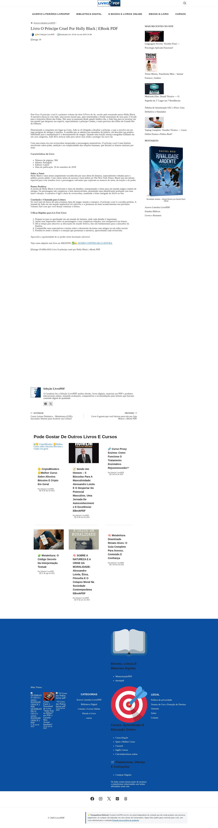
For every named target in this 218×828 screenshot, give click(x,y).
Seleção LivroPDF (47, 34)
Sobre (153, 713)
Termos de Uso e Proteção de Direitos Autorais (168, 706)
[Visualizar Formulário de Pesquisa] (184, 3)
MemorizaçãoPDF (123, 676)
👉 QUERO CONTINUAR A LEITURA (93, 243)
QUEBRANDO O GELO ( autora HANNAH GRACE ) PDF (36, 716)
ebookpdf (119, 680)
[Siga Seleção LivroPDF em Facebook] (45, 404)
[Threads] (125, 798)
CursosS (119, 746)
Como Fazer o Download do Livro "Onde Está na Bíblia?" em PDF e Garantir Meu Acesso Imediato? (48, 713)
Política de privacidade (161, 700)
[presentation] (49, 453)
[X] (109, 798)
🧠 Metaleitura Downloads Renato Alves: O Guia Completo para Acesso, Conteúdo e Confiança (117, 546)
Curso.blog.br (121, 737)
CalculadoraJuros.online (126, 754)
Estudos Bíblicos (152, 211)
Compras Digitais (123, 775)
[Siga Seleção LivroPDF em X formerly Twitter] (50, 404)
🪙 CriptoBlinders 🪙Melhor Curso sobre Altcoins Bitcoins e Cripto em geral (48, 477)
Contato (154, 717)
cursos (180, 14)
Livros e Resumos (153, 215)
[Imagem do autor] (32, 34)
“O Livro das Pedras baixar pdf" (61, 703)
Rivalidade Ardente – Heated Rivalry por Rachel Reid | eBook (166, 200)
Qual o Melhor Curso (125, 741)
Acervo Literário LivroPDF (51, 14)
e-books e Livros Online (125, 14)
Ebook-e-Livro (159, 14)
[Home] (32, 23)
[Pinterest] (117, 798)
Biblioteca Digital (89, 14)
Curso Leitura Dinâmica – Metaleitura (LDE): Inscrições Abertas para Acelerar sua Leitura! (52, 416)
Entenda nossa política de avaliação (125, 820)
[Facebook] (92, 798)
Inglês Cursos (121, 750)
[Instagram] (100, 798)
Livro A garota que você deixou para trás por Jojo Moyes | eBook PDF (114, 416)
